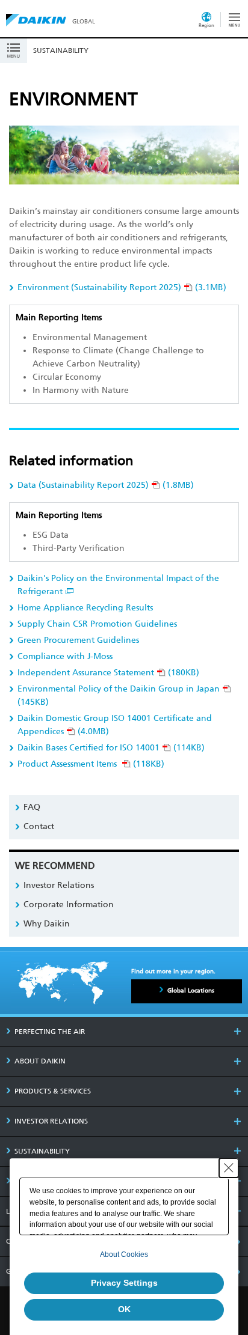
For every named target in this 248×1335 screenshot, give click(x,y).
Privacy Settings (124, 1283)
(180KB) (108, 673)
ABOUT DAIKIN (40, 1061)
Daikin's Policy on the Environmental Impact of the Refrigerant (118, 585)
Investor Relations (58, 885)
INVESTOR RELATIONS (51, 1121)
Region (206, 25)
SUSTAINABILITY (42, 1151)
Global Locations (190, 990)
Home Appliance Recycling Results (85, 608)
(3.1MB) (121, 287)
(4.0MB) (114, 725)
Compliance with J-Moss (65, 656)
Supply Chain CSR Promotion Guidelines (97, 624)
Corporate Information (68, 904)
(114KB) (111, 748)
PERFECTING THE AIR (49, 1031)
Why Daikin (46, 924)
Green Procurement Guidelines (78, 640)
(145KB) (118, 695)
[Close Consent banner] (228, 1168)
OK (124, 1309)
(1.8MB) (105, 485)
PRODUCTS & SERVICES (52, 1091)
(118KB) (90, 764)
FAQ (31, 807)
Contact (38, 826)
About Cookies (124, 1254)
